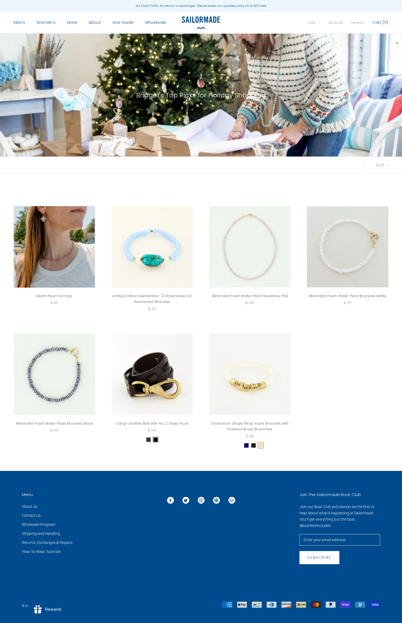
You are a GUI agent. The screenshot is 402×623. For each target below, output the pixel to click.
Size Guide (122, 22)
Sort (380, 165)
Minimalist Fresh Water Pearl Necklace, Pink (250, 296)
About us (29, 506)
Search (357, 22)
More (72, 22)
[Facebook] (170, 500)
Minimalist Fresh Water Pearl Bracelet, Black (54, 423)
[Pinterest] (216, 500)
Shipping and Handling (41, 533)
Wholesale (155, 22)
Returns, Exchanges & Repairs (47, 542)
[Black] (155, 439)
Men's (19, 22)
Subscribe (319, 557)
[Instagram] (201, 500)
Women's (46, 22)
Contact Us (31, 515)
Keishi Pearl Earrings (54, 296)
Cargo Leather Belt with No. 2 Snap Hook (152, 423)
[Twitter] (185, 500)
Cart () (380, 22)
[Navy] (246, 445)
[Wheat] (260, 445)
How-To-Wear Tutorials (41, 551)
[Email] (231, 500)
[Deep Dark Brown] (148, 439)
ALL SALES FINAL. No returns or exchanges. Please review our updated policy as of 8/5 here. (201, 6)
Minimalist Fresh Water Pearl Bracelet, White (347, 296)
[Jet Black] (253, 445)
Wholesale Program (38, 524)
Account (336, 22)
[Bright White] (239, 445)
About (95, 22)
